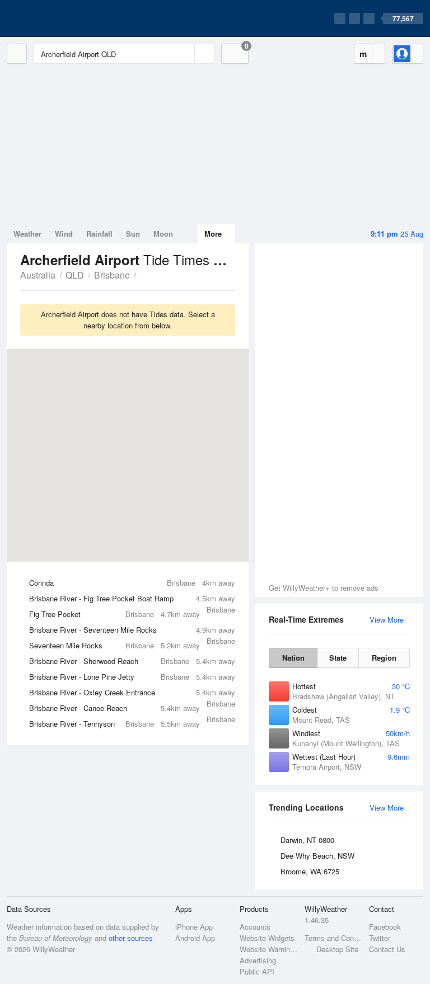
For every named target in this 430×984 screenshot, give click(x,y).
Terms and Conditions (333, 938)
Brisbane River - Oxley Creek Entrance (132, 693)
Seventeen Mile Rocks (114, 645)
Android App (195, 938)
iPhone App (194, 926)
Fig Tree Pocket (114, 614)
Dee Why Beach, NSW (317, 855)
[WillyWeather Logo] (59, 18)
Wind (64, 233)
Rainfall (99, 233)
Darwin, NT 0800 (307, 840)
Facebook (385, 926)
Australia (37, 275)
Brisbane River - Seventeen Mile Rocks (132, 631)
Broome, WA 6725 (310, 871)
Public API (257, 971)
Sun (133, 233)
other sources (131, 938)
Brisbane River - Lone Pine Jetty (132, 676)
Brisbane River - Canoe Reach (132, 709)
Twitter (379, 938)
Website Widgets (267, 938)
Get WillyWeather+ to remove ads (323, 587)
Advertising (258, 960)
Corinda (132, 582)
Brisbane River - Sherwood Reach (132, 661)
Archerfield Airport (142, 274)
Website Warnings (268, 949)
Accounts (255, 926)
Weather (27, 233)
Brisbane (112, 275)
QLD (75, 275)
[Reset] (184, 53)
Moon (163, 233)
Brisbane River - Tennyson (114, 723)
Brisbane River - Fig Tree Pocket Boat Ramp (132, 599)
